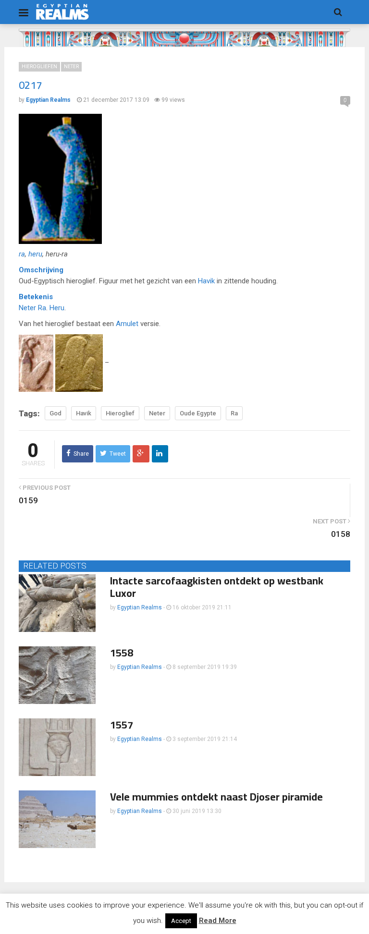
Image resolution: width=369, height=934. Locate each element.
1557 (121, 725)
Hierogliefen (39, 66)
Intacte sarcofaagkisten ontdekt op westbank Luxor (216, 586)
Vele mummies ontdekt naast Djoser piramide (216, 797)
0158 (340, 534)
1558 (121, 653)
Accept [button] (181, 920)
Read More (217, 920)
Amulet (127, 323)
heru (35, 254)
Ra (42, 307)
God (55, 413)
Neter (71, 66)
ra (22, 254)
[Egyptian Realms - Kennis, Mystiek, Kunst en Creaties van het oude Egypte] (62, 11)
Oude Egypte (198, 413)
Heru (56, 307)
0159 (28, 500)
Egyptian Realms (139, 607)
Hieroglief (120, 413)
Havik (206, 281)
